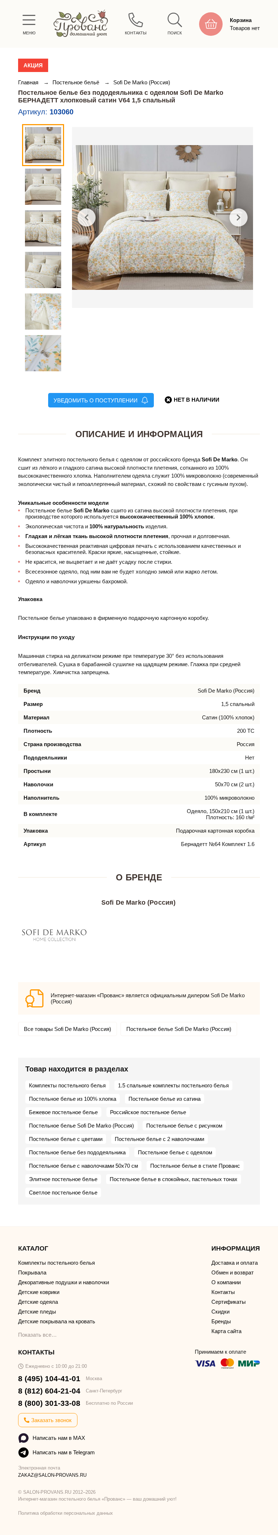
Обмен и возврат (232, 1272)
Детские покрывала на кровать (56, 1321)
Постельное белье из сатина (165, 1099)
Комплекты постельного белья (67, 1085)
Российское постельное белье (148, 1112)
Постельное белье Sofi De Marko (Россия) (178, 1029)
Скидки (220, 1311)
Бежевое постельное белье (63, 1112)
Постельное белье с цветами (65, 1139)
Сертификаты (228, 1302)
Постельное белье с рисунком (184, 1125)
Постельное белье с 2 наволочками (159, 1139)
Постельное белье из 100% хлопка (72, 1099)
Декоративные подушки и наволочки (63, 1282)
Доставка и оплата (234, 1263)
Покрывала (32, 1272)
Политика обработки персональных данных (65, 1513)
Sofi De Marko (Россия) (141, 82)
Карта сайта (226, 1331)
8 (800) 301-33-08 (49, 1403)
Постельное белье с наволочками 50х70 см (83, 1166)
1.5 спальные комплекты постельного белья (173, 1085)
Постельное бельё (76, 82)
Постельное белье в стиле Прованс (195, 1166)
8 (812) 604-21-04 (49, 1391)
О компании (226, 1282)
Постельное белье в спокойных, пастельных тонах (173, 1179)
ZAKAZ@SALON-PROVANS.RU (52, 1475)
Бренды (221, 1321)
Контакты (223, 1292)
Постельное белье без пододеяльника (77, 1152)
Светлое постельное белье (63, 1192)
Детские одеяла (38, 1302)
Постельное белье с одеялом (175, 1152)
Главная (29, 82)
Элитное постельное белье (63, 1179)
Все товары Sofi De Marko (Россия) (67, 1029)
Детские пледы (37, 1311)
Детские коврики (38, 1292)
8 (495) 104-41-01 (49, 1378)
